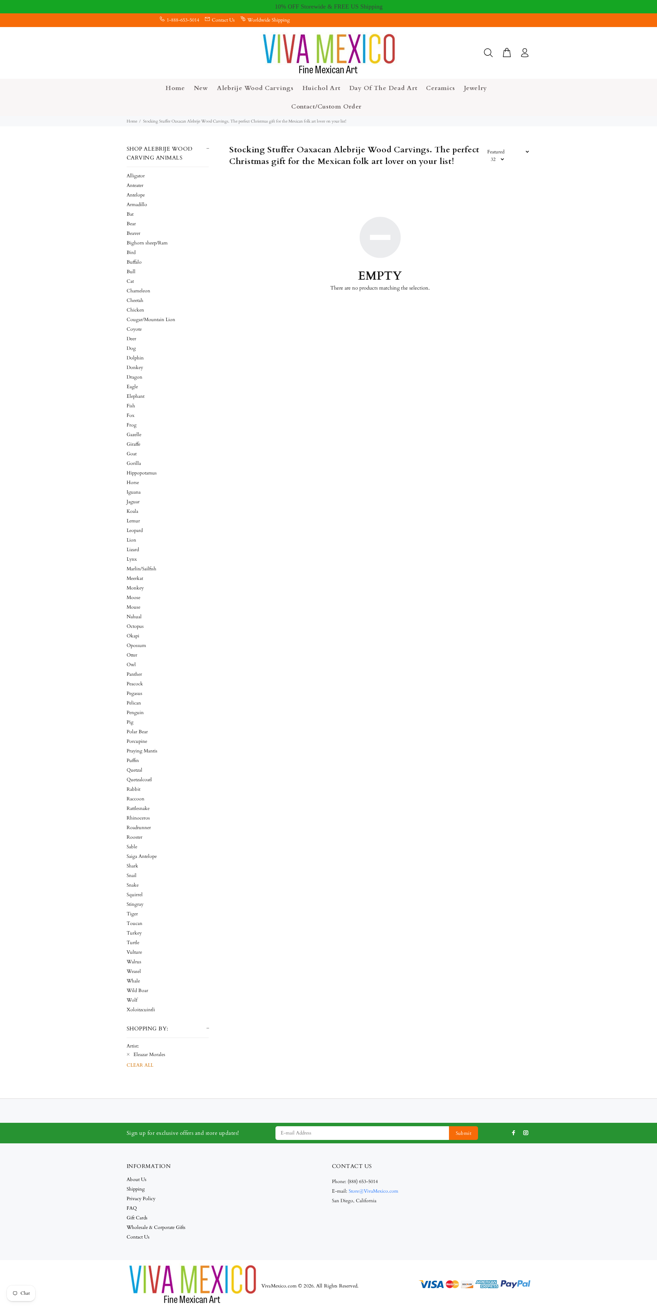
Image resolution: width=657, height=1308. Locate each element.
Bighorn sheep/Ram (147, 243)
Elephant (135, 396)
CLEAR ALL (140, 1065)
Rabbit (133, 789)
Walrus (134, 961)
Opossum (136, 645)
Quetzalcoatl (139, 779)
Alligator (136, 176)
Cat (130, 281)
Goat (132, 453)
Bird (131, 252)
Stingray (135, 904)
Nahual (134, 616)
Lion (131, 540)
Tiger (132, 914)
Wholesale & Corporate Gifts (156, 1227)
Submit (464, 1133)
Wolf (132, 1000)
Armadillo (137, 204)
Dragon (134, 377)
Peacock (135, 684)
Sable (132, 846)
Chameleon (138, 291)
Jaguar (133, 501)
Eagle (132, 386)
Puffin (133, 760)
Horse (133, 482)
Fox (130, 415)
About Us (136, 1179)
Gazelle (134, 434)
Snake (133, 885)
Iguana (134, 492)
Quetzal (134, 770)
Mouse (133, 607)
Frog (132, 425)
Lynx (132, 559)
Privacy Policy (141, 1198)
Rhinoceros (138, 818)
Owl (131, 664)
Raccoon (135, 799)
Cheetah (135, 300)
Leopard (135, 530)
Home (132, 121)
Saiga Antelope (142, 856)
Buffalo (134, 262)
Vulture (134, 952)
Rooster (134, 837)
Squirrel (135, 894)
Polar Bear (137, 731)
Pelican (134, 703)
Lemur (133, 521)
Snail (132, 875)
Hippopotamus (142, 473)
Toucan (134, 923)
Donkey (135, 367)
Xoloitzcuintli (141, 1009)
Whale (133, 981)
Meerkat (135, 578)
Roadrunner (139, 827)
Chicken (135, 310)
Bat (130, 214)
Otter (132, 655)
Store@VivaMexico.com (373, 1191)
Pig (130, 722)
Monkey (135, 588)
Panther (134, 674)
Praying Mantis (142, 751)
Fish (131, 406)
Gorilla (134, 463)
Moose (133, 597)
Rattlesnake (138, 808)
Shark (132, 866)
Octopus (135, 626)
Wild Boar (137, 990)
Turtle (133, 942)
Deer (131, 338)
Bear (131, 223)
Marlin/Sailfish (141, 569)
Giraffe (133, 444)
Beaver (133, 233)
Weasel (134, 971)
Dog (131, 348)
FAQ (132, 1208)
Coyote (134, 329)
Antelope (136, 195)
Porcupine (137, 741)
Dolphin (135, 358)
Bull (131, 271)
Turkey (134, 933)
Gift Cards (137, 1218)
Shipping (136, 1189)
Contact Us (223, 20)
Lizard (133, 549)
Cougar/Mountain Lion (151, 319)
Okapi (133, 636)
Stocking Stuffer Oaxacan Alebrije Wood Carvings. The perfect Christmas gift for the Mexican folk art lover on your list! (244, 121)
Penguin (135, 712)
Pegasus (134, 693)
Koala (132, 511)
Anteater (135, 185)
